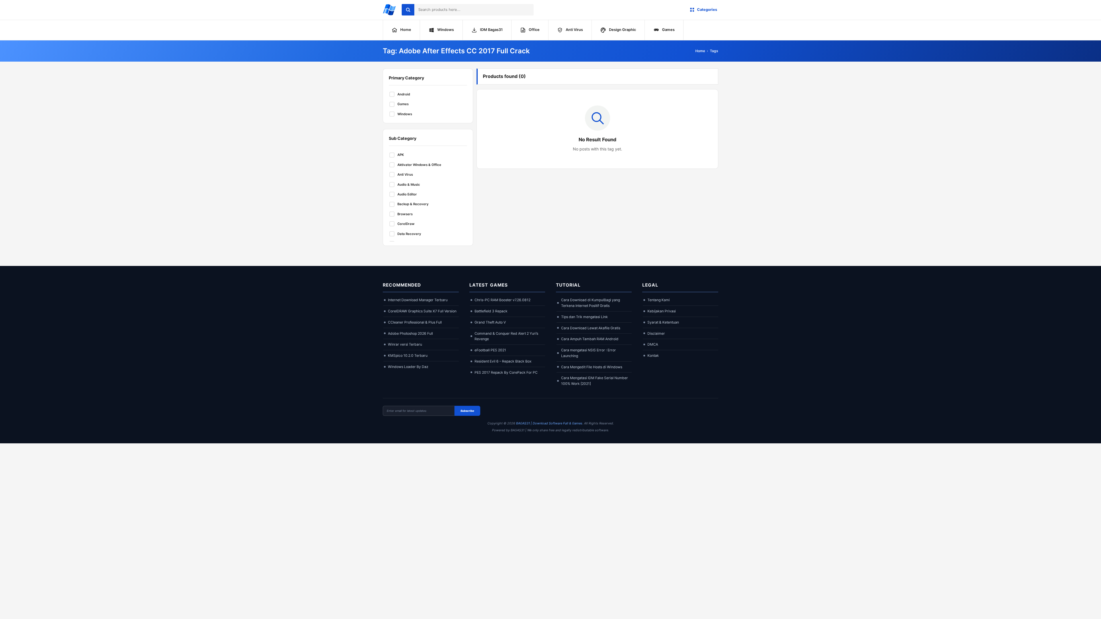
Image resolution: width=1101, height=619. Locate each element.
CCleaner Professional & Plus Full (415, 322)
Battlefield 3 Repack (491, 311)
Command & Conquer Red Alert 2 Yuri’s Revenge (506, 336)
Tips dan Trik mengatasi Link (584, 317)
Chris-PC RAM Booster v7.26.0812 (502, 300)
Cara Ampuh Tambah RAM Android (589, 339)
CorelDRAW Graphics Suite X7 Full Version (422, 311)
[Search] (408, 9)
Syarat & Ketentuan (663, 322)
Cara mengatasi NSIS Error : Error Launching (588, 353)
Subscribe (467, 410)
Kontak (653, 355)
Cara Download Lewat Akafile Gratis (590, 328)
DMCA (652, 344)
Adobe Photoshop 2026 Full (410, 333)
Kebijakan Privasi (661, 311)
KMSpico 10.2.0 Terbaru (407, 355)
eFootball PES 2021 (490, 350)
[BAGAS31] (389, 9)
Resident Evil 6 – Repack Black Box (503, 361)
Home (700, 51)
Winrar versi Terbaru (405, 344)
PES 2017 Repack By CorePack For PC (506, 372)
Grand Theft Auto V (490, 322)
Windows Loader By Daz (408, 367)
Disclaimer (656, 333)
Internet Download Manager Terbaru (418, 300)
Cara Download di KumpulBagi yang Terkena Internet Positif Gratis (590, 303)
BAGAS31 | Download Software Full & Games (549, 423)
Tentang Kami (658, 300)
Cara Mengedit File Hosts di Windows (591, 367)
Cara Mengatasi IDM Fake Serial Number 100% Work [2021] (594, 381)
